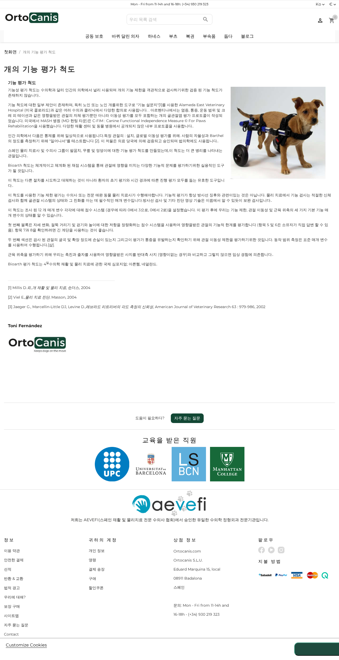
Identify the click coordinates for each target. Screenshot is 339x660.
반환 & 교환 (13, 578)
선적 (7, 569)
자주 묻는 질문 (187, 418)
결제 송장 (97, 569)
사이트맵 (11, 615)
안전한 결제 (14, 560)
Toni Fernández (25, 325)
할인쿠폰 (96, 587)
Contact (11, 634)
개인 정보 (97, 550)
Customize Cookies (26, 645)
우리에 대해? (15, 597)
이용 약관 (12, 550)
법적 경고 (12, 587)
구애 (92, 578)
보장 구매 (12, 606)
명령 (92, 560)
